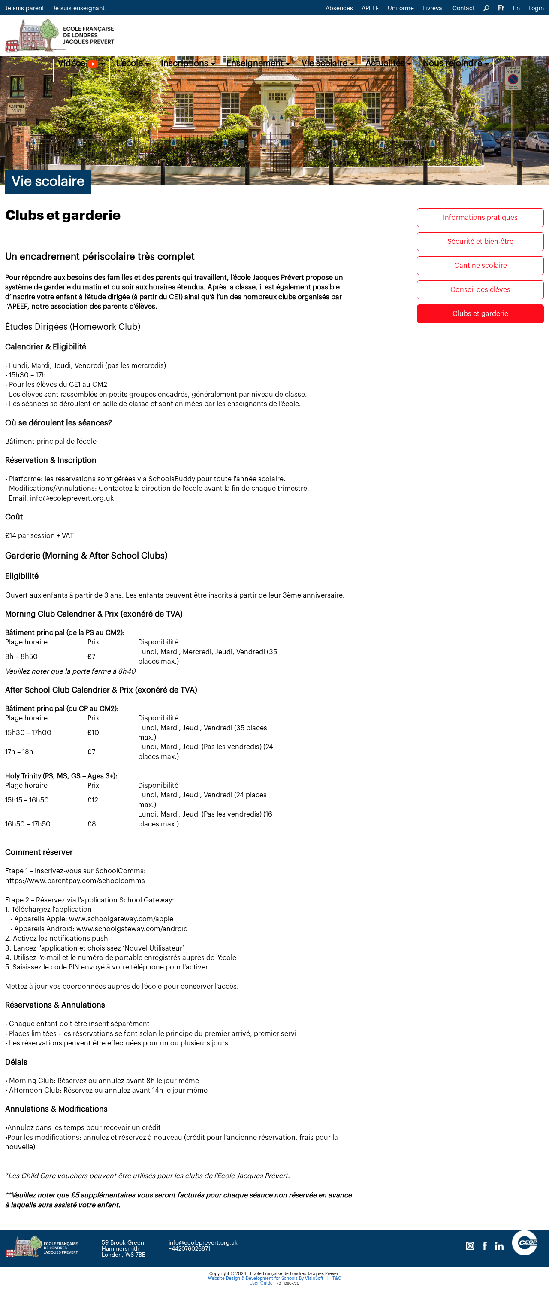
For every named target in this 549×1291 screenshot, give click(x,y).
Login (536, 9)
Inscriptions (186, 63)
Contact (463, 9)
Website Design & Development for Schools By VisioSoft (265, 1278)
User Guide (261, 1283)
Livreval (433, 9)
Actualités (386, 63)
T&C (336, 1278)
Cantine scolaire (480, 265)
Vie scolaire (326, 63)
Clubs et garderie (480, 313)
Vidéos (72, 63)
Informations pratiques (480, 217)
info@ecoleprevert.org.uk (203, 1242)
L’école (130, 63)
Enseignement (256, 63)
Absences (339, 9)
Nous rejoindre (453, 63)
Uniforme (401, 9)
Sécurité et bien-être (480, 241)
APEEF (370, 9)
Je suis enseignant (79, 9)
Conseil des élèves (480, 289)
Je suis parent (24, 9)
